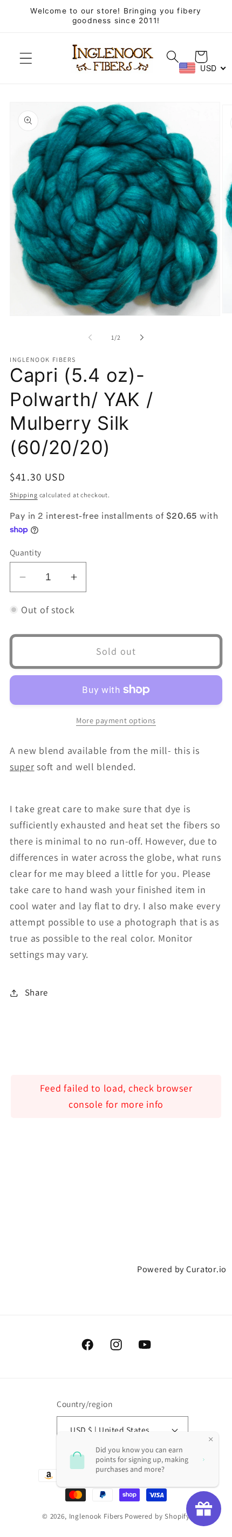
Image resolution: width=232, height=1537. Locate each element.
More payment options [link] (116, 720)
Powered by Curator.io (182, 1269)
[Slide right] (142, 337)
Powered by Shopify (157, 1516)
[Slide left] (90, 337)
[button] (26, 58)
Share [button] (36, 992)
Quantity (26, 552)
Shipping (24, 495)
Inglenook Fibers (96, 1516)
